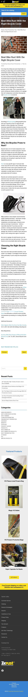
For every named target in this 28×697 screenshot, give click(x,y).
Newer (24, 352)
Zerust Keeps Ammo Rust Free (10, 400)
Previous (4, 352)
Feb (23, 64)
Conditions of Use (6, 614)
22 (25, 64)
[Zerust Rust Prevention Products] (15, 1)
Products (4, 428)
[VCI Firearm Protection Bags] (14, 525)
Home (2, 30)
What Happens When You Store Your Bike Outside (13, 325)
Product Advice (6, 426)
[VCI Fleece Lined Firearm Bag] (14, 467)
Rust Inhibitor (5, 429)
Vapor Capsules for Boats (14, 569)
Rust (2, 164)
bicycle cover (7, 95)
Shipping (3, 620)
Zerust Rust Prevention (14, 64)
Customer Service (6, 600)
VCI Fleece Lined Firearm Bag (14, 481)
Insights (3, 422)
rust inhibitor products (9, 431)
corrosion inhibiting (7, 417)
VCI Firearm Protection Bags (14, 540)
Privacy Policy (5, 617)
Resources (4, 634)
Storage (3, 435)
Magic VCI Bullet (14, 510)
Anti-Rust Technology (7, 630)
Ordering (3, 604)
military (24, 287)
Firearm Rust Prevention (9, 419)
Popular (4, 424)
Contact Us (4, 637)
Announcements (6, 412)
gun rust (4, 421)
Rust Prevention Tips (11, 30)
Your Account (4, 624)
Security (3, 610)
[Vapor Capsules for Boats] (14, 555)
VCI (17, 347)
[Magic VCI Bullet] (14, 496)
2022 (2, 66)
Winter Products (6, 438)
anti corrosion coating (8, 414)
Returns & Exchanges (6, 607)
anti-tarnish (5, 415)
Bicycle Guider (11, 121)
